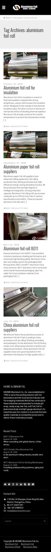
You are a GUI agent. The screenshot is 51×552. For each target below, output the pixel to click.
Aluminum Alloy (30, 547)
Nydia (7, 126)
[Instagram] (29, 484)
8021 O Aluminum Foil (13, 436)
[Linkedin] (21, 484)
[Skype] (25, 484)
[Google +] (17, 484)
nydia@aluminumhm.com (18, 511)
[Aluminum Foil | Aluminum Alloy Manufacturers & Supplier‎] (25, 7)
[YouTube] (33, 484)
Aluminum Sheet (12, 547)
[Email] (5, 484)
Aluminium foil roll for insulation (19, 89)
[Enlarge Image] (25, 65)
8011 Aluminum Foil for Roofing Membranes (23, 462)
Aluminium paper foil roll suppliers (21, 168)
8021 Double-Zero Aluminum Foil (18, 449)
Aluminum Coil (27, 544)
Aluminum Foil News (20, 126)
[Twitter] (9, 484)
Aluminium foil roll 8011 (21, 248)
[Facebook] (13, 484)
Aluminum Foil (11, 544)
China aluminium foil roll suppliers (21, 327)
